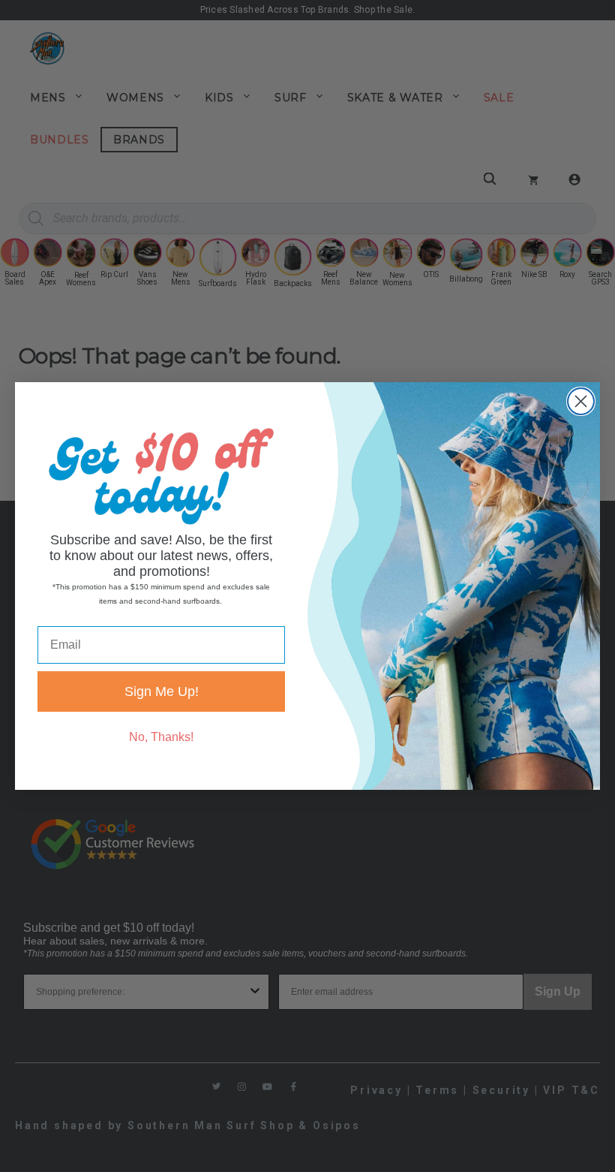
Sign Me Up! (161, 691)
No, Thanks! (161, 737)
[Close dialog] (581, 401)
